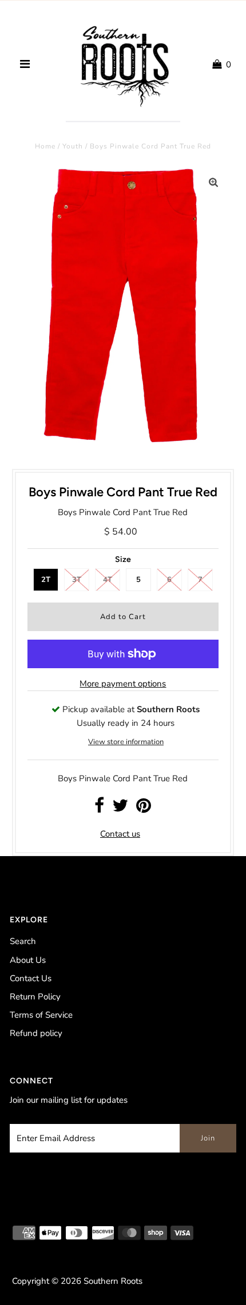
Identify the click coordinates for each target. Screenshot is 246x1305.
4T (107, 580)
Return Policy (35, 996)
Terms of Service (41, 1015)
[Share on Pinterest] (143, 808)
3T (76, 580)
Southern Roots (113, 1281)
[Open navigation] (24, 64)
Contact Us (30, 978)
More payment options (123, 683)
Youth (72, 146)
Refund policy (36, 1033)
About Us (28, 960)
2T (45, 580)
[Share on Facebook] (99, 808)
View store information (126, 742)
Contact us (120, 834)
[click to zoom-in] (213, 182)
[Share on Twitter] (120, 808)
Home (45, 146)
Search (23, 941)
